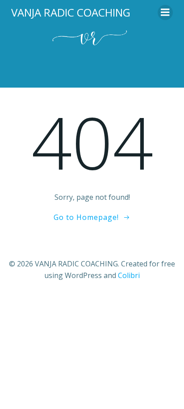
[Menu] (165, 12)
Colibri (129, 275)
